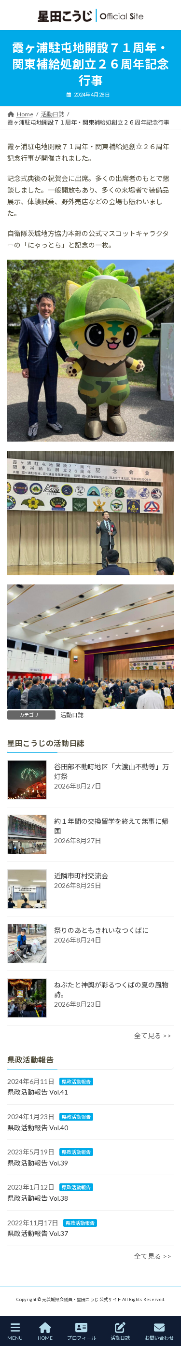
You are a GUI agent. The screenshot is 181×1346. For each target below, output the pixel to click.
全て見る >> (152, 1035)
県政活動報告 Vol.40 (37, 1127)
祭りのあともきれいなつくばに (101, 930)
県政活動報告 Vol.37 (37, 1233)
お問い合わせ (159, 1338)
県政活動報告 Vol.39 (37, 1162)
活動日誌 (72, 715)
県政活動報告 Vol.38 (37, 1198)
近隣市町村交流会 (81, 876)
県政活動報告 (76, 1081)
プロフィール (81, 1338)
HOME (45, 1338)
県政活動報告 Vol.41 (37, 1092)
